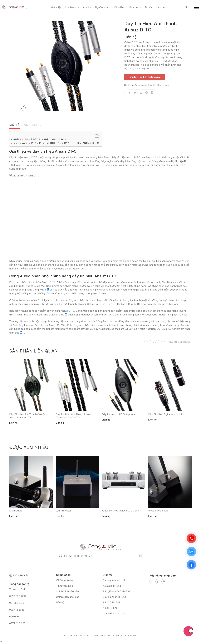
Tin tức (149, 7)
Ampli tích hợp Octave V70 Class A (121, 510)
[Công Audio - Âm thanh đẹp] (14, 7)
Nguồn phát (101, 7)
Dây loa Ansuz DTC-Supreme (119, 414)
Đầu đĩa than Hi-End (114, 596)
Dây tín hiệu (163, 85)
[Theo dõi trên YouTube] (163, 581)
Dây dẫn (119, 7)
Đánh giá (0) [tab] (32, 124)
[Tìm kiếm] (186, 7)
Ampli (86, 7)
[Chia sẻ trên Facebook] (129, 92)
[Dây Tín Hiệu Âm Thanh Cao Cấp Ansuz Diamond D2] (31, 385)
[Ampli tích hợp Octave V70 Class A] (123, 482)
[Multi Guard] (31, 482)
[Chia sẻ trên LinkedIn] (152, 92)
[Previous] (6, 389)
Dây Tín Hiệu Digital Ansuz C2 (165, 414)
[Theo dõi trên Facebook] (151, 581)
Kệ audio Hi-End (112, 585)
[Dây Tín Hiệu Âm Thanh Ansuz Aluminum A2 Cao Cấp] (77, 385)
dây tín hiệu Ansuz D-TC (41, 282)
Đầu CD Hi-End (111, 602)
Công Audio (39, 289)
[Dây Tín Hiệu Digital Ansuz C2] (170, 385)
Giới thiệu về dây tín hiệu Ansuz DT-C (40, 139)
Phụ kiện (134, 7)
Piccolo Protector (158, 510)
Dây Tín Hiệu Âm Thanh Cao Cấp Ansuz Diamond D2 (28, 416)
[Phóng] (23, 107)
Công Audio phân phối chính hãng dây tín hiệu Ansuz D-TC (56, 143)
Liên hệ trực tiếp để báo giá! (145, 77)
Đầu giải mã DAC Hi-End (116, 591)
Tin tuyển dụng (64, 585)
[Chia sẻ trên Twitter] (135, 92)
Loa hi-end (71, 7)
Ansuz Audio (141, 85)
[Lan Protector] (77, 482)
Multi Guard (15, 510)
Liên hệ (160, 7)
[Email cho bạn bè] (141, 92)
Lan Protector (63, 510)
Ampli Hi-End (110, 607)
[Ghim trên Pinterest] (146, 92)
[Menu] (196, 7)
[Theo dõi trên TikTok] (157, 581)
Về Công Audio (64, 580)
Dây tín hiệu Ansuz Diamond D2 (46, 314)
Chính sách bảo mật (67, 596)
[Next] (195, 389)
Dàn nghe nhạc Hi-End (115, 580)
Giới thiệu (56, 7)
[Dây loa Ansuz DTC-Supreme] (123, 385)
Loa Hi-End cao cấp (114, 613)
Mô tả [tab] (14, 124)
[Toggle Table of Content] (95, 135)
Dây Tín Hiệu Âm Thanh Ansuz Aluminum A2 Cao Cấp (73, 416)
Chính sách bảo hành (68, 591)
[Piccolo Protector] (170, 482)
